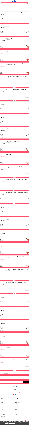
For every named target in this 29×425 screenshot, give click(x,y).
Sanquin (16, 409)
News (1, 403)
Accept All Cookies (12, 423)
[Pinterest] (13, 394)
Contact (2, 402)
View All (16, 414)
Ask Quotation (2, 401)
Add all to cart (14, 374)
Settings (2, 423)
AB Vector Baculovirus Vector (18, 402)
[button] (28, 7)
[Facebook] (15, 394)
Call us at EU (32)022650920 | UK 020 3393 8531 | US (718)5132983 (14, 392)
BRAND (1, 410)
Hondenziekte (3, 416)
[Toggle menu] (1, 1)
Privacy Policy (20, 422)
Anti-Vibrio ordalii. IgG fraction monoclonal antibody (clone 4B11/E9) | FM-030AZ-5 (16, 282)
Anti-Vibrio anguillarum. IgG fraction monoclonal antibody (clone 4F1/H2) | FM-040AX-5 (17, 269)
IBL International (3, 414)
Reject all (6, 423)
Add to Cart (14, 23)
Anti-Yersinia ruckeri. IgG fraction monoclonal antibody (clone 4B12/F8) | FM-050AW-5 (16, 256)
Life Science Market (3, 409)
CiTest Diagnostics (17, 410)
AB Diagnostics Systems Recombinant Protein (21, 401)
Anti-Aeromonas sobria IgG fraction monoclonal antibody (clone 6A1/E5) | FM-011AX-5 (16, 346)
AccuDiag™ (16, 403)
